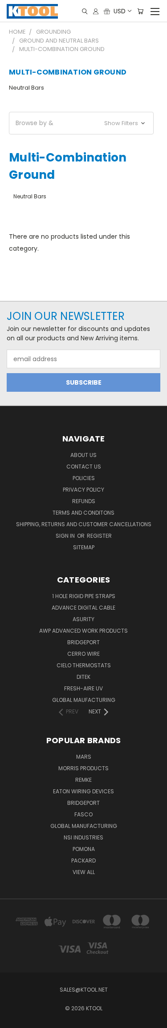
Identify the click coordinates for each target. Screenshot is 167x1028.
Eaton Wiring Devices (83, 791)
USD (120, 11)
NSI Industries (83, 837)
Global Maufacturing (83, 700)
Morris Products (83, 768)
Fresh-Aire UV (83, 688)
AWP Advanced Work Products (83, 630)
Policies (84, 478)
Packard (83, 860)
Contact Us (83, 466)
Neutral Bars (26, 87)
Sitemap (83, 547)
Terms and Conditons (83, 512)
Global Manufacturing (83, 826)
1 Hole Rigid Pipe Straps (83, 596)
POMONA (84, 849)
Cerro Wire (83, 654)
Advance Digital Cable (83, 607)
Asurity (83, 619)
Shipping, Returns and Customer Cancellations (83, 524)
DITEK (83, 677)
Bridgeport (83, 642)
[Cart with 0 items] (140, 11)
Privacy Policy (83, 489)
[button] (81, 123)
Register (99, 536)
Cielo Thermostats (84, 665)
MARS (83, 756)
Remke (83, 780)
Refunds (83, 501)
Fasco (83, 814)
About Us (83, 455)
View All (84, 872)
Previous (14, 1019)
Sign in (66, 536)
